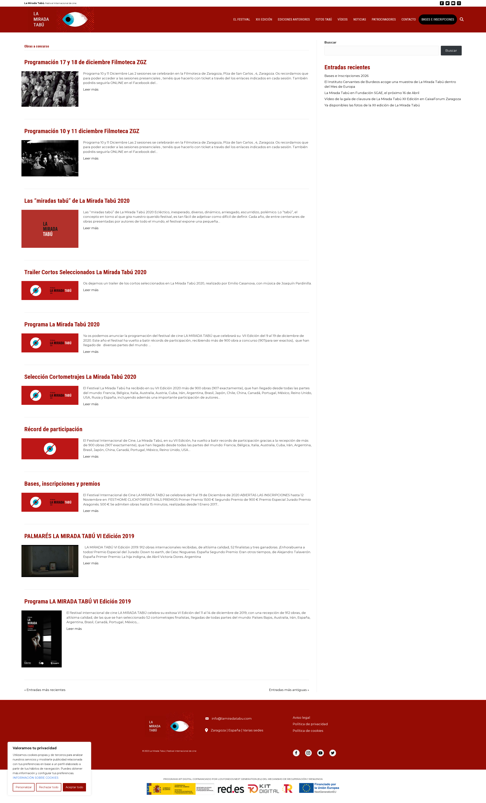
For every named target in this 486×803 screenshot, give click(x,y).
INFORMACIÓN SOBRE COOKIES (35, 777)
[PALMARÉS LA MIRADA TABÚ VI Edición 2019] (49, 561)
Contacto (409, 19)
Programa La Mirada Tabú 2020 (62, 324)
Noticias (359, 19)
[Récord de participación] (49, 448)
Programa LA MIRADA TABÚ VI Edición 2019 (77, 601)
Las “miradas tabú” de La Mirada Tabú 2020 (77, 200)
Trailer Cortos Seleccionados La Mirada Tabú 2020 (85, 272)
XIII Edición (264, 19)
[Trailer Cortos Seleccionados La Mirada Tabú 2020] (49, 290)
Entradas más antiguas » (289, 690)
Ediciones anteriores (294, 19)
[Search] (459, 19)
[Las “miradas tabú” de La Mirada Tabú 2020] (49, 228)
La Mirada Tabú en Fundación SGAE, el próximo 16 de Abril (371, 93)
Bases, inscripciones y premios (62, 483)
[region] (49, 768)
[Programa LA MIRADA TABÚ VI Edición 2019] (41, 639)
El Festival (241, 19)
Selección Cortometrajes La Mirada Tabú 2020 (80, 376)
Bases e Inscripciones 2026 (346, 76)
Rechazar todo (48, 787)
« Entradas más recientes (44, 690)
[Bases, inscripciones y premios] (49, 502)
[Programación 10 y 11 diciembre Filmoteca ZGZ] (49, 158)
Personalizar (24, 787)
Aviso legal (301, 717)
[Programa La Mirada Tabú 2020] (49, 343)
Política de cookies (308, 731)
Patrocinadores (384, 19)
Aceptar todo (74, 787)
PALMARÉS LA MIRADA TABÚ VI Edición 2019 (79, 536)
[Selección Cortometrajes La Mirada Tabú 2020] (49, 395)
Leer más (91, 89)
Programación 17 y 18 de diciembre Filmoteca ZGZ (85, 62)
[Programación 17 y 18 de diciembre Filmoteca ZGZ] (49, 89)
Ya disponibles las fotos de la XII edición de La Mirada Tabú (372, 105)
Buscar (330, 42)
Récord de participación (53, 429)
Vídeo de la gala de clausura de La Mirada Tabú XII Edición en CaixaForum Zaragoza (392, 99)
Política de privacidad (310, 724)
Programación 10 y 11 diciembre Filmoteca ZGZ (81, 131)
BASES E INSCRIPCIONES (437, 19)
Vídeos (343, 19)
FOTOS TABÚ (324, 19)
